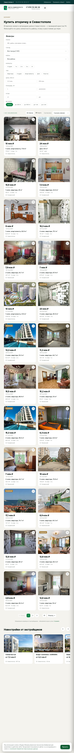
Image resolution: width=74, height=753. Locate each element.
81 (44, 615)
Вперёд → (51, 615)
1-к (16, 66)
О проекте (56, 621)
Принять (65, 747)
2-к (22, 66)
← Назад (22, 615)
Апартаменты (29, 74)
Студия (9, 66)
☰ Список (30, 113)
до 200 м (18, 104)
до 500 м (27, 104)
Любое (9, 104)
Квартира (10, 74)
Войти (68, 2)
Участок (45, 74)
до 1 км (36, 104)
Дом (38, 74)
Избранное (47, 2)
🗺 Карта (38, 113)
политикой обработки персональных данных (24, 749)
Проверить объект (58, 2)
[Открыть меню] (45, 8)
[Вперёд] (68, 629)
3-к (27, 66)
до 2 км (43, 104)
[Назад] (63, 629)
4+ (32, 66)
